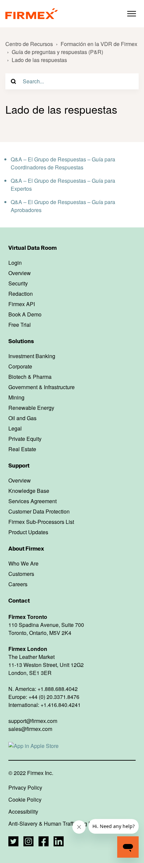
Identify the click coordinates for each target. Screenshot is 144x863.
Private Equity (25, 439)
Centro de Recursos (29, 44)
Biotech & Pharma (30, 376)
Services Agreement (32, 501)
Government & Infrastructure (41, 387)
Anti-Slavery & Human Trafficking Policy (55, 823)
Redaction (20, 293)
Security (18, 283)
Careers (17, 584)
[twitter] (13, 841)
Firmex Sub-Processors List (41, 522)
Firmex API (21, 304)
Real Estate (22, 449)
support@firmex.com (32, 721)
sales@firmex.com (30, 729)
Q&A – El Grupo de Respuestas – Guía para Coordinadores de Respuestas (63, 163)
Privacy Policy (25, 787)
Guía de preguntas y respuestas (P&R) (57, 52)
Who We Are (23, 563)
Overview (19, 273)
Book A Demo (25, 314)
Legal (15, 428)
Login (15, 262)
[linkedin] (59, 841)
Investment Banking (31, 356)
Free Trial (19, 324)
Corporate (20, 366)
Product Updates (28, 532)
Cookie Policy (25, 799)
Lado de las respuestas (39, 60)
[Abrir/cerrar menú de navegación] (132, 13)
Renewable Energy (31, 407)
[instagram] (28, 841)
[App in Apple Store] (33, 745)
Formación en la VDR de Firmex (99, 44)
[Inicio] (31, 13)
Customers (21, 574)
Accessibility (23, 811)
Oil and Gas (22, 418)
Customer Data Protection (39, 511)
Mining (16, 397)
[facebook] (44, 841)
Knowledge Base (28, 491)
